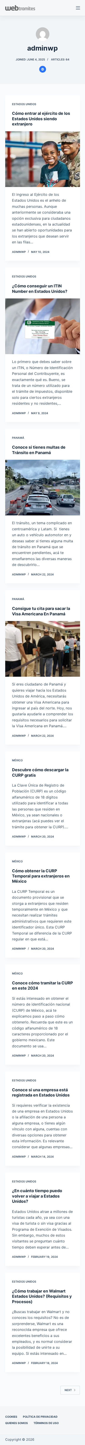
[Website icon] (42, 69)
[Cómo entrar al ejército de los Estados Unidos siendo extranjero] (42, 159)
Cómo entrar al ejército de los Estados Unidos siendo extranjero (41, 118)
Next (68, 1390)
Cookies (11, 1416)
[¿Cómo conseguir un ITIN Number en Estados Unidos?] (42, 326)
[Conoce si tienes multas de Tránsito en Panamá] (42, 488)
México (17, 760)
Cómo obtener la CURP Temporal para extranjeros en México (41, 876)
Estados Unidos (24, 104)
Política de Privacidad (40, 1416)
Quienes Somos (16, 1423)
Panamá (18, 437)
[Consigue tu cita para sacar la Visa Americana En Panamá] (42, 649)
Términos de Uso (46, 1423)
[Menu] (78, 8)
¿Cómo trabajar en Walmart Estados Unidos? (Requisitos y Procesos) (42, 1296)
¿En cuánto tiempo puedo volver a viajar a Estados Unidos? (37, 1196)
